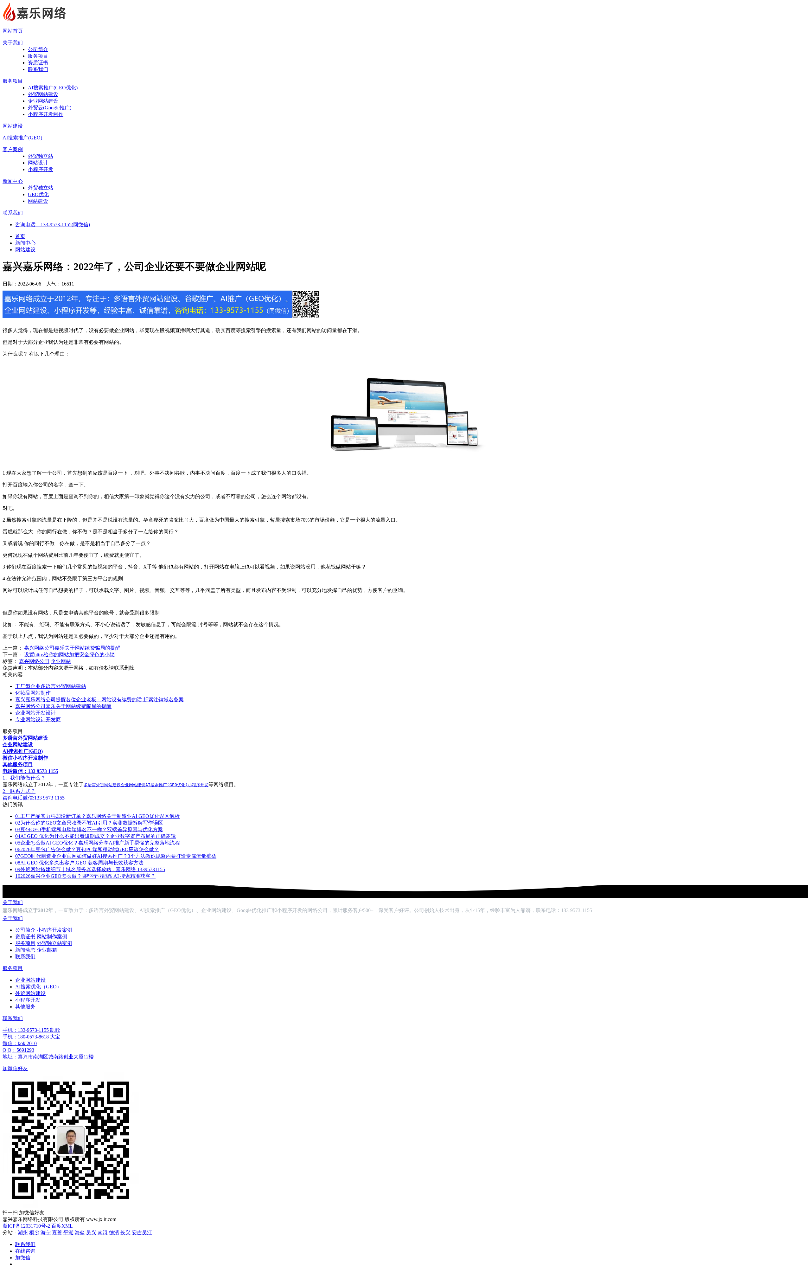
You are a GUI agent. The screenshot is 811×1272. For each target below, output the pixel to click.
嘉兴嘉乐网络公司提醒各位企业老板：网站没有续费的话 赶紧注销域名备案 (99, 699)
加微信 (22, 1257)
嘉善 (57, 1232)
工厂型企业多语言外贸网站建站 (50, 686)
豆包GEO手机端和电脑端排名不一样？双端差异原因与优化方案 (89, 829)
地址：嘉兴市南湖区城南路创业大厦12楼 (48, 1056)
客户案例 (13, 149)
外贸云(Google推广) (49, 107)
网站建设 (13, 126)
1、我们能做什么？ (24, 778)
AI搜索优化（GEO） (38, 986)
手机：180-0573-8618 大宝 (31, 1036)
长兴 (125, 1232)
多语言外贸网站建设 (102, 784)
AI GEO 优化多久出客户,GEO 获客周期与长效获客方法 (79, 862)
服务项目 (38, 56)
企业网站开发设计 (35, 713)
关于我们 (13, 42)
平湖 (68, 1232)
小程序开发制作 (45, 114)
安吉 (137, 1232)
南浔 (103, 1232)
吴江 (147, 1232)
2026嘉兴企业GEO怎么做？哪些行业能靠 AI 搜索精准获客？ (85, 876)
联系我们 (38, 69)
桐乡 (34, 1232)
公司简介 (38, 49)
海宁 (46, 1232)
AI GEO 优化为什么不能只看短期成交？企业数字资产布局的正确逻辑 (95, 836)
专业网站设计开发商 (38, 719)
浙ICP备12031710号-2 (26, 1226)
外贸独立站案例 (54, 943)
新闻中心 (13, 181)
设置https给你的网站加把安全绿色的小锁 (69, 654)
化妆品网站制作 (33, 693)
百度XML (62, 1226)
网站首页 (13, 31)
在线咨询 (25, 1251)
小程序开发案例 (54, 930)
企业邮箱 (47, 950)
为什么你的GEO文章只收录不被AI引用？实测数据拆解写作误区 (89, 823)
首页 (20, 236)
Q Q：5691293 (18, 1050)
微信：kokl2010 (20, 1043)
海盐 (80, 1232)
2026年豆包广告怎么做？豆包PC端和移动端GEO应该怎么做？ (87, 849)
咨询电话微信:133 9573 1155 (34, 797)
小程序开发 (40, 169)
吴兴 (91, 1232)
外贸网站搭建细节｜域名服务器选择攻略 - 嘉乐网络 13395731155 (90, 869)
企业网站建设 (43, 101)
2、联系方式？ (19, 791)
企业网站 (61, 661)
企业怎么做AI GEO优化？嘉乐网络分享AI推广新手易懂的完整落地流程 (97, 842)
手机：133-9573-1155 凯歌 (31, 1030)
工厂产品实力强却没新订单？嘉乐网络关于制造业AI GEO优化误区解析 (97, 816)
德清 (114, 1232)
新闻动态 (25, 950)
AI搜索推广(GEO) (22, 137)
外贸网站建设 (43, 94)
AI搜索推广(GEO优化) (53, 87)
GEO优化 (38, 194)
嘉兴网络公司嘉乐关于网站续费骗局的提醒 (72, 648)
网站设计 (38, 162)
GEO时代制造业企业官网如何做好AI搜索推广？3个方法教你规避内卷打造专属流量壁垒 (115, 856)
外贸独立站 (40, 156)
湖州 (23, 1232)
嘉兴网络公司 (34, 661)
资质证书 (38, 62)
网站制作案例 (52, 936)
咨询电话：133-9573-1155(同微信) (52, 224)
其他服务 (25, 1006)
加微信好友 (15, 1068)
